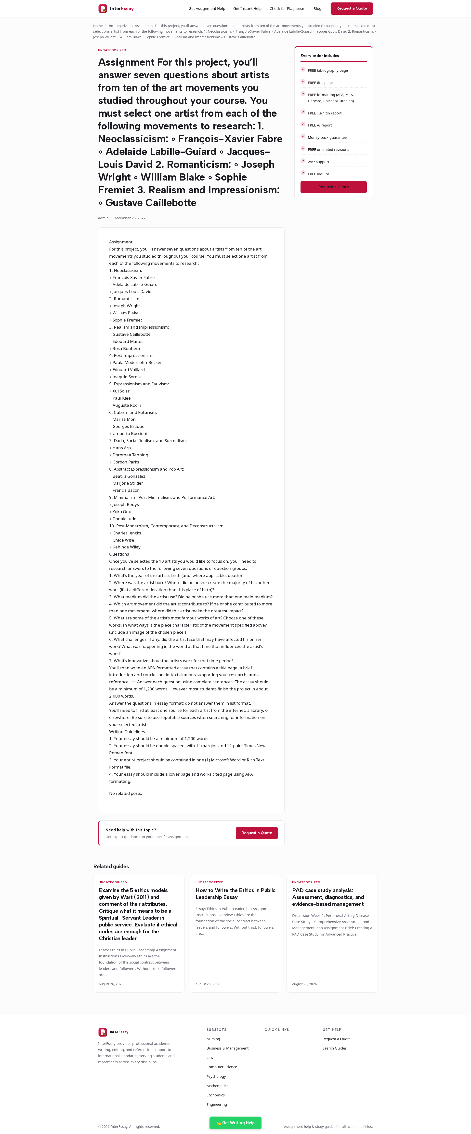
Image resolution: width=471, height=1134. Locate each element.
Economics (216, 1094)
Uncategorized (119, 25)
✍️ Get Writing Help (235, 1122)
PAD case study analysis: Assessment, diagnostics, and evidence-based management (328, 897)
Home (98, 25)
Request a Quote (352, 8)
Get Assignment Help (207, 8)
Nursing (213, 1038)
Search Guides (335, 1048)
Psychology (216, 1076)
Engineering (217, 1104)
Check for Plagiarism (287, 8)
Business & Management (228, 1048)
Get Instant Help (247, 8)
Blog (317, 8)
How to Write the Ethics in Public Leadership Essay (235, 893)
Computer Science (222, 1066)
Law (210, 1057)
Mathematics (217, 1085)
